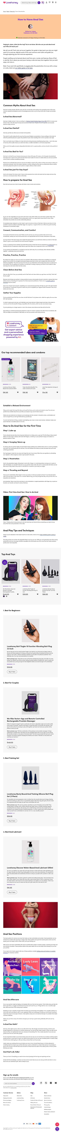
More (45, 1093)
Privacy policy (47, 1104)
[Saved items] (18, 392)
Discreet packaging (7, 1100)
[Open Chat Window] (57, 1129)
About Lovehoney (47, 1095)
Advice (8, 11)
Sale (31, 1095)
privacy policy (13, 1087)
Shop (31, 1093)
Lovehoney (30, 7)
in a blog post (50, 244)
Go (33, 1083)
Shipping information (7, 1098)
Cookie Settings (47, 1107)
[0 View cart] (53, 2)
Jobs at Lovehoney (47, 1100)
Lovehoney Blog (20, 1098)
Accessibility (46, 1114)
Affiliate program (47, 1109)
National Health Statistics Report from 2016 (36, 121)
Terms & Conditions (48, 1102)
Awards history (47, 1098)
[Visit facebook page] (41, 1083)
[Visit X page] (46, 1083)
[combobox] (30, 2)
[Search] (39, 2)
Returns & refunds (7, 1102)
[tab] (10, 1104)
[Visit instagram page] (51, 1083)
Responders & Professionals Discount (36, 1107)
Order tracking (6, 1104)
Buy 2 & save (5, 359)
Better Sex (12, 11)
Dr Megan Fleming (33, 37)
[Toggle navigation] (55, 2)
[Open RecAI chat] (57, 1124)
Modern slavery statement (49, 1111)
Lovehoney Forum (20, 1100)
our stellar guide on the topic (24, 68)
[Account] (46, 2)
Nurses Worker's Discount (35, 1104)
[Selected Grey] (6, 596)
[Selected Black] (4, 596)
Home (4, 11)
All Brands (32, 1098)
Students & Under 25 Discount (36, 1100)
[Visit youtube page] (55, 1083)
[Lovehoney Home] (10, 2)
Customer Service (8, 1093)
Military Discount (33, 1102)
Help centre (5, 1095)
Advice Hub (19, 1095)
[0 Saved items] (49, 2)
